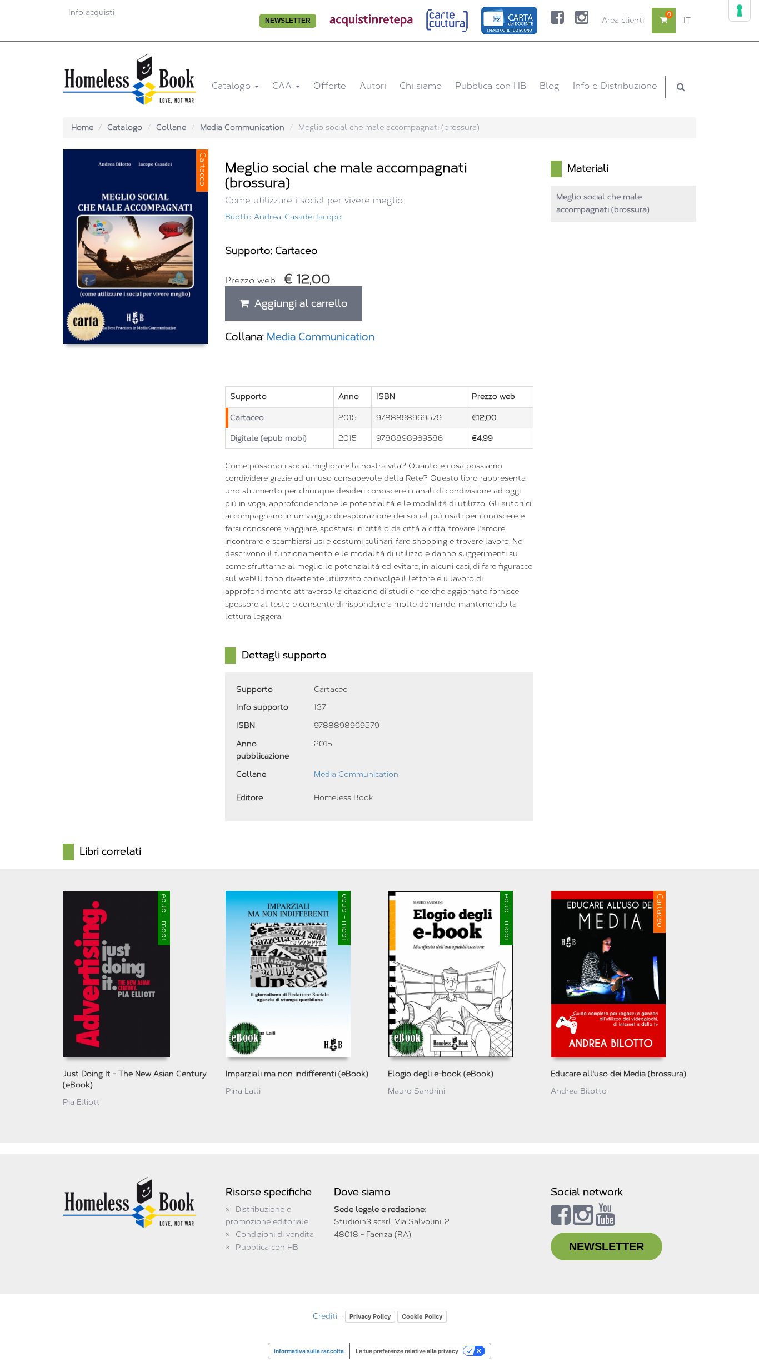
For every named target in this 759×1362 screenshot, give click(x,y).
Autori (372, 86)
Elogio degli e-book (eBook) (440, 1074)
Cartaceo (247, 417)
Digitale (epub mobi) (268, 438)
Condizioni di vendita (275, 1234)
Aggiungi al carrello (298, 303)
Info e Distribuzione (615, 86)
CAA (283, 86)
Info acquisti (91, 12)
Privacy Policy (370, 1316)
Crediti (325, 1316)
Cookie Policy (422, 1316)
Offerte (329, 86)
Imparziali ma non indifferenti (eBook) (297, 1074)
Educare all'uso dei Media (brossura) (618, 1074)
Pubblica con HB (490, 86)
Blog (550, 86)
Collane (171, 127)
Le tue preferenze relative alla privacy (407, 1351)
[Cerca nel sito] (681, 87)
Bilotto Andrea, (254, 217)
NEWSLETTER (288, 20)
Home (82, 127)
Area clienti (623, 20)
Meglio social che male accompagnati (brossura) (603, 203)
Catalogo (232, 86)
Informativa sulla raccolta (309, 1351)
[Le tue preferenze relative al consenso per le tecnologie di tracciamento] (739, 10)
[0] (663, 20)
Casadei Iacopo (313, 217)
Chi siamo (421, 86)
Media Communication (242, 127)
